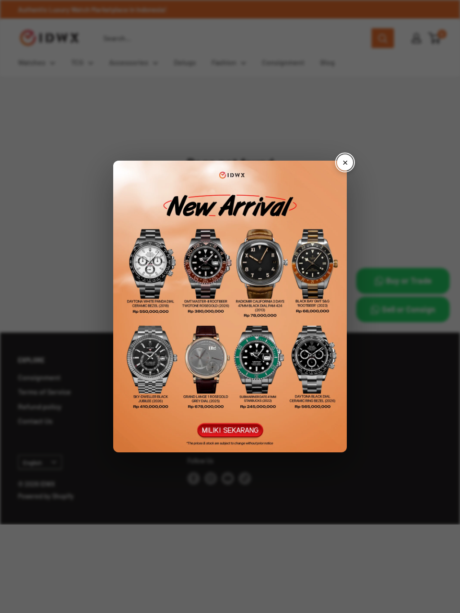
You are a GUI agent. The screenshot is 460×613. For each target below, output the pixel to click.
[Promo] (230, 306)
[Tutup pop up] (345, 162)
